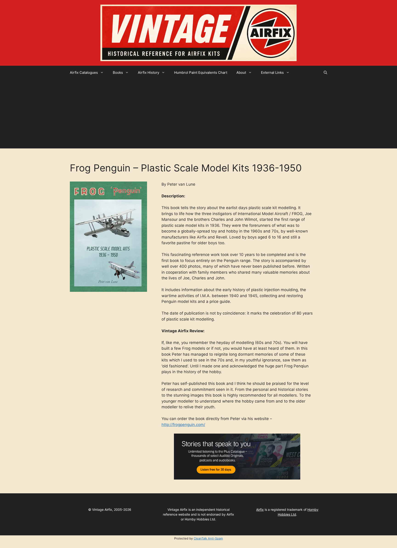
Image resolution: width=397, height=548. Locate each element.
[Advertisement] (198, 114)
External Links (272, 72)
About (241, 72)
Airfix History (148, 72)
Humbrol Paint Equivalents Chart (200, 72)
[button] (325, 73)
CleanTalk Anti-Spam (208, 538)
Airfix (260, 509)
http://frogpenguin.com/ (183, 424)
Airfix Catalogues (84, 72)
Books (118, 72)
